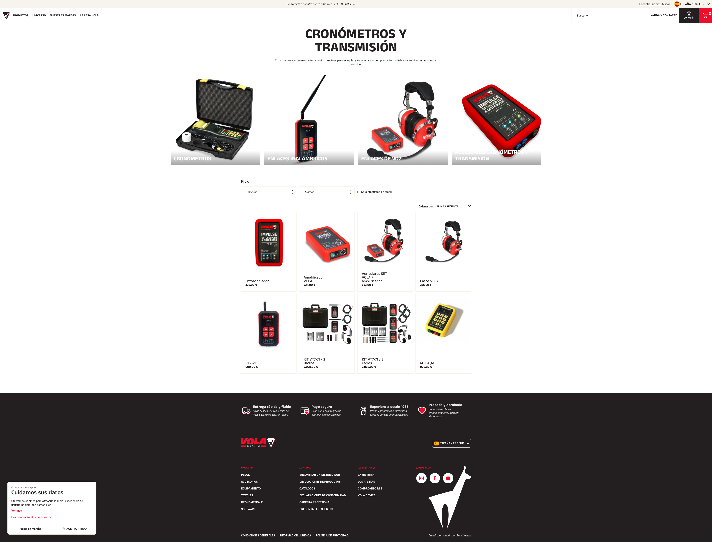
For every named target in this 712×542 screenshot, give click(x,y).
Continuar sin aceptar (23, 487)
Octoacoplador (257, 281)
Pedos (245, 474)
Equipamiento (251, 488)
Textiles (247, 495)
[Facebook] (435, 478)
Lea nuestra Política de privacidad (32, 517)
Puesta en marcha (30, 528)
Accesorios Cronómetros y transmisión (491, 155)
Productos (20, 15)
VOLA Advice (366, 495)
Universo (39, 15)
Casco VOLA (429, 281)
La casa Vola (89, 15)
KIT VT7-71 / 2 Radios (314, 361)
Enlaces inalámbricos (297, 158)
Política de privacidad (332, 535)
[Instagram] (421, 478)
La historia (366, 474)
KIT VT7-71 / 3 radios (372, 361)
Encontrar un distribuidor (654, 4)
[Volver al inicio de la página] (704, 537)
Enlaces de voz (381, 158)
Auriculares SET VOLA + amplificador (374, 277)
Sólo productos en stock (376, 192)
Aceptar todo (76, 528)
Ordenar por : (426, 206)
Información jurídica (295, 535)
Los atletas (366, 481)
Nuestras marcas (63, 15)
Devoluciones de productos (320, 481)
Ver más (16, 510)
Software (248, 509)
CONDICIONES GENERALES (258, 535)
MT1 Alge (427, 363)
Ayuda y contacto (664, 15)
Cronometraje (252, 502)
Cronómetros (192, 158)
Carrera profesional (315, 502)
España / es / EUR (692, 4)
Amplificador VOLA (314, 279)
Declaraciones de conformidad (322, 495)
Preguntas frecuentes (316, 509)
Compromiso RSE (370, 488)
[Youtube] (448, 478)
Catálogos (307, 488)
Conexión (689, 17)
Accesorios (249, 481)
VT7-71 (250, 363)
